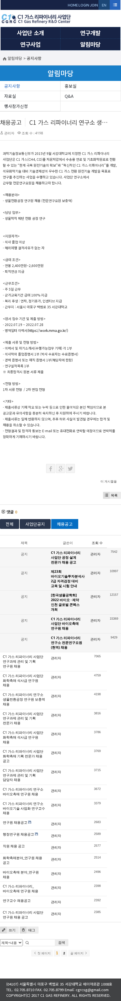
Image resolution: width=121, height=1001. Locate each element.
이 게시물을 (108, 481)
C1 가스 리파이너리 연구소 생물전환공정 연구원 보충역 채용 (24, 699)
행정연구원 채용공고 (18, 834)
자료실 (10, 96)
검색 (61, 942)
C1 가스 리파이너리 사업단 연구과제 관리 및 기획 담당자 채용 (23, 775)
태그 (31, 930)
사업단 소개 (30, 33)
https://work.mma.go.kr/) (48, 330)
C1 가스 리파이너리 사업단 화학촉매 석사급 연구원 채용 (23, 680)
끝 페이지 (77, 953)
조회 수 (97, 542)
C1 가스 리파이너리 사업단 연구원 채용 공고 (23, 915)
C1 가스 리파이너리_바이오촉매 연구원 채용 (20, 888)
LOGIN (84, 5)
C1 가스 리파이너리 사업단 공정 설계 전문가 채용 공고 (65, 557)
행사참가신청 (16, 106)
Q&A (69, 96)
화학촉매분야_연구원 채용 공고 (22, 860)
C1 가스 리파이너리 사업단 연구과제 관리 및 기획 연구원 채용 (23, 661)
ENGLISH (104, 6)
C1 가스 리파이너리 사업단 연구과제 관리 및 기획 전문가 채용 (23, 718)
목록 (114, 495)
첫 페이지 (44, 953)
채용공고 (10, 122)
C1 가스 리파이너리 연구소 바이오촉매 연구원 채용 (23, 791)
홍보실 (71, 86)
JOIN (94, 5)
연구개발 (90, 33)
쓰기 (11, 930)
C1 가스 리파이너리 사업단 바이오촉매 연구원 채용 (65, 624)
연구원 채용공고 (15, 822)
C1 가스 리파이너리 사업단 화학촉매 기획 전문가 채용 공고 (23, 756)
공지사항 (12, 86)
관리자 (9, 133)
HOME (73, 5)
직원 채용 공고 (14, 846)
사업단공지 (35, 524)
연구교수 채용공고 (17, 900)
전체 (10, 524)
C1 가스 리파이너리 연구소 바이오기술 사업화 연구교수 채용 (24, 808)
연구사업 (30, 44)
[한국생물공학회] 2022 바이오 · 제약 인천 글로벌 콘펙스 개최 (65, 602)
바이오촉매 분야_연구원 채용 (21, 874)
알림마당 (90, 44)
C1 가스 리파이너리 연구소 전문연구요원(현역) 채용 (66, 642)
